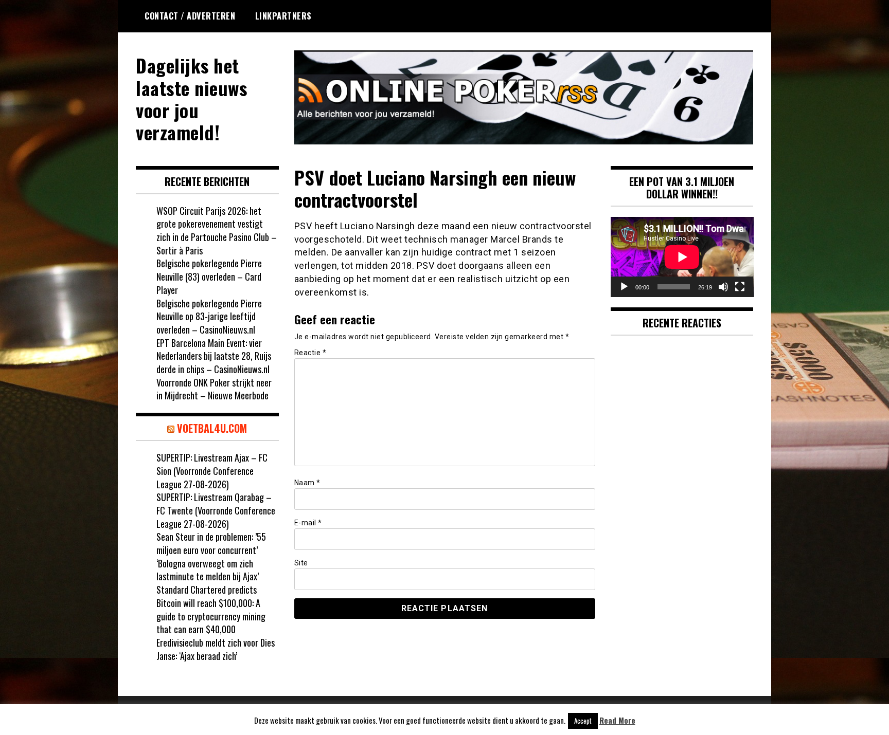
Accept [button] (583, 720)
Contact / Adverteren (190, 16)
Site (301, 563)
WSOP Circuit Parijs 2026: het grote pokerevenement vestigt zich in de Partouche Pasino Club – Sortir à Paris (216, 230)
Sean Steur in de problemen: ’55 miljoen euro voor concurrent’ (211, 543)
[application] (682, 257)
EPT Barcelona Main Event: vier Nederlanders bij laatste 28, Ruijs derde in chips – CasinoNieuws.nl (213, 356)
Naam (307, 483)
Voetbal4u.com (212, 428)
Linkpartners (283, 16)
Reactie (310, 352)
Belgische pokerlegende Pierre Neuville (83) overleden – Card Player (209, 276)
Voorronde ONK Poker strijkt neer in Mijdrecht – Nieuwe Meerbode (214, 389)
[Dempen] (723, 287)
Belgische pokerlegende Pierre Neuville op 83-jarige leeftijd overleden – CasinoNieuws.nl (209, 316)
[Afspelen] (624, 287)
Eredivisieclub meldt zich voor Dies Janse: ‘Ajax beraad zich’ (215, 649)
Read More (617, 720)
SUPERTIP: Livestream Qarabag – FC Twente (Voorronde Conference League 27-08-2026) (215, 510)
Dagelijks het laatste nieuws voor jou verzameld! (191, 98)
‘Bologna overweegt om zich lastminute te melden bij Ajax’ (207, 570)
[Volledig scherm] (740, 287)
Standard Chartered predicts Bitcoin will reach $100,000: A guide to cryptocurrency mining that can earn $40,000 (210, 609)
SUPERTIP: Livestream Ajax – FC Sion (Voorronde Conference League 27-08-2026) (212, 470)
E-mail (308, 523)
